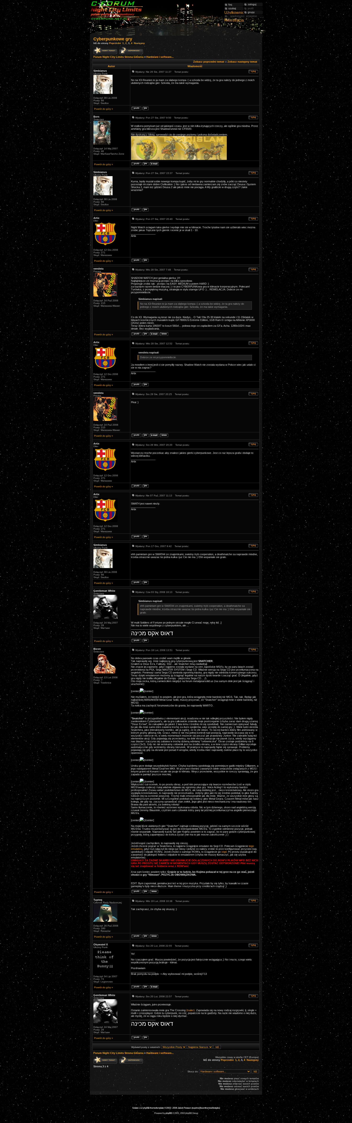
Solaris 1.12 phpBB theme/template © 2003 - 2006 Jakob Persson (161, 1108)
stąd (224, 851)
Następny (139, 43)
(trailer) (190, 1010)
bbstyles (215, 1108)
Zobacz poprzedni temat (208, 61)
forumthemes (206, 1108)
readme (195, 1108)
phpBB (168, 1113)
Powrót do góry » (103, 109)
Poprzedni (115, 43)
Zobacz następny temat (242, 61)
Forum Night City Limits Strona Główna (118, 56)
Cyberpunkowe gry (112, 39)
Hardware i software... (160, 56)
